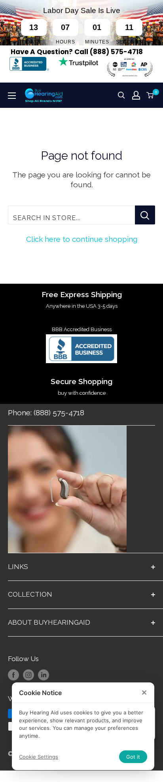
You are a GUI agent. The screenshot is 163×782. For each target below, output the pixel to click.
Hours (65, 42)
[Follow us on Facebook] (13, 674)
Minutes (97, 42)
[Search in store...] (145, 214)
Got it (133, 757)
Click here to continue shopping (81, 239)
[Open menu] (12, 95)
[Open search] (121, 95)
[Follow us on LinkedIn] (43, 674)
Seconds (129, 42)
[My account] (136, 95)
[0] (150, 95)
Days (34, 42)
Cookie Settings (38, 757)
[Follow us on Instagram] (28, 674)
